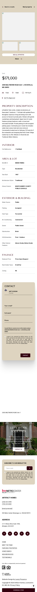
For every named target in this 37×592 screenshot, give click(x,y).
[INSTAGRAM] (4, 534)
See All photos (18, 54)
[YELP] (22, 534)
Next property (27, 7)
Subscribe (30, 468)
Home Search (6, 551)
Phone (6, 320)
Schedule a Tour (18, 590)
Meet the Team (7, 545)
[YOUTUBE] (16, 534)
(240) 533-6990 (7, 502)
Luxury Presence (21, 579)
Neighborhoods (7, 554)
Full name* (7, 313)
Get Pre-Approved (9, 98)
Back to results (10, 7)
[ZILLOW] (27, 534)
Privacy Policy (24, 343)
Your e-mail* (8, 306)
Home (4, 542)
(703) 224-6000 (6, 504)
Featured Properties (9, 548)
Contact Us (18, 449)
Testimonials (7, 557)
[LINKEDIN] (10, 534)
